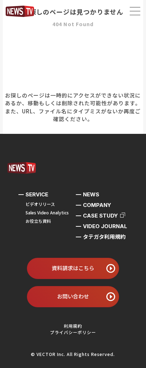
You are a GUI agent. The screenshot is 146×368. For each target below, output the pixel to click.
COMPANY (97, 205)
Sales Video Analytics (47, 212)
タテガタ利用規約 (104, 236)
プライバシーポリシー (73, 332)
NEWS (91, 194)
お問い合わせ (73, 296)
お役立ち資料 (38, 221)
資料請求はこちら (73, 268)
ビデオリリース (40, 204)
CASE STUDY (100, 215)
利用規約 (73, 326)
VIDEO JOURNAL (105, 226)
